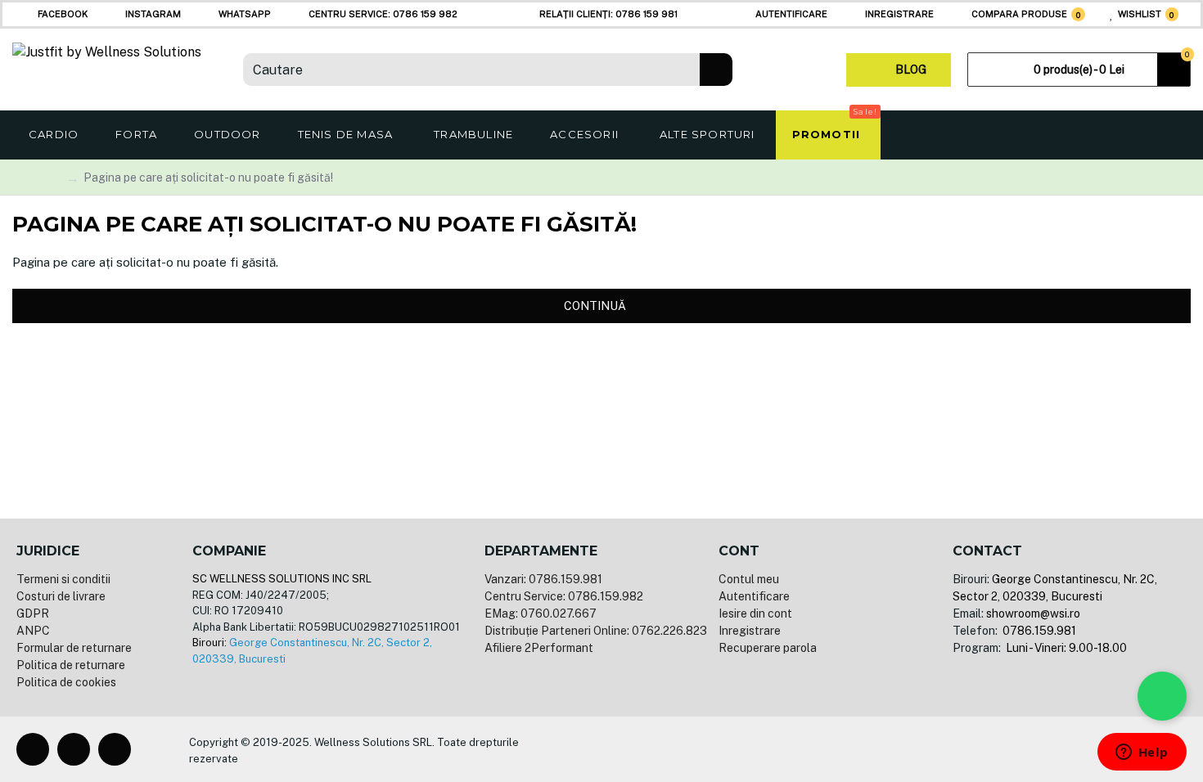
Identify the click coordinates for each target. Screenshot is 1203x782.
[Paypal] (719, 749)
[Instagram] (73, 749)
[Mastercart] (693, 749)
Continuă (595, 305)
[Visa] (667, 749)
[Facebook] (32, 749)
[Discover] (772, 749)
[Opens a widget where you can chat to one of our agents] (1142, 753)
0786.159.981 (1038, 630)
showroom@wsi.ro (1033, 613)
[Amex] (746, 749)
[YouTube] (114, 749)
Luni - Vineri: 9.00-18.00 (1065, 647)
